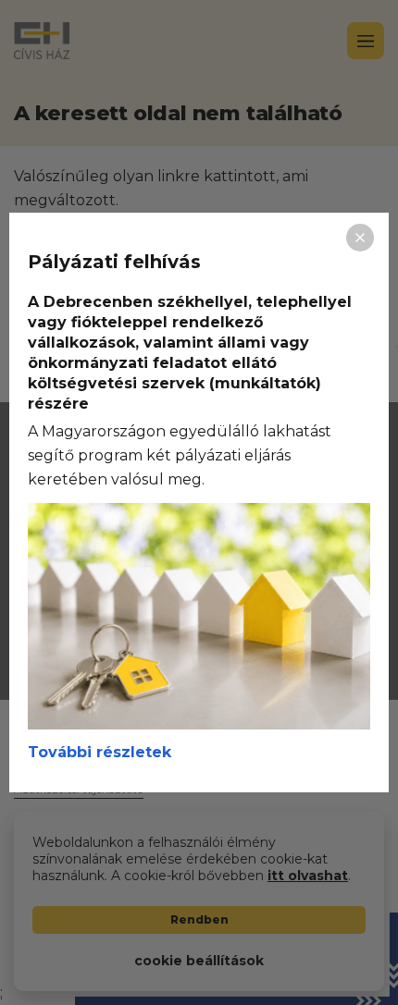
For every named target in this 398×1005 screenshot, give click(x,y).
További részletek (99, 752)
